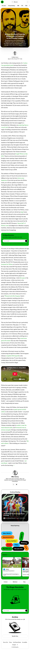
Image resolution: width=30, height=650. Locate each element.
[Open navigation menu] (27, 2)
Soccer (15, 31)
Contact (5, 581)
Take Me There (15, 636)
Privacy (10, 642)
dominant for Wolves (6, 264)
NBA (18, 5)
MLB (26, 5)
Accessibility (24, 642)
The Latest (4, 5)
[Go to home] (2, 2)
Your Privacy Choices (17, 642)
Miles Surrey (15, 57)
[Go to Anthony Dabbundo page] (4, 518)
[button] (15, 2)
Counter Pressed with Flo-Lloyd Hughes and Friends (11, 574)
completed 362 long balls (12, 356)
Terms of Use (5, 642)
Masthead (15, 581)
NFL (22, 5)
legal (22, 212)
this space (22, 278)
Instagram (14, 644)
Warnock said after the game (12, 296)
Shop (24, 581)
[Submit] (26, 241)
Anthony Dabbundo (11, 518)
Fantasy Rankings (11, 5)
